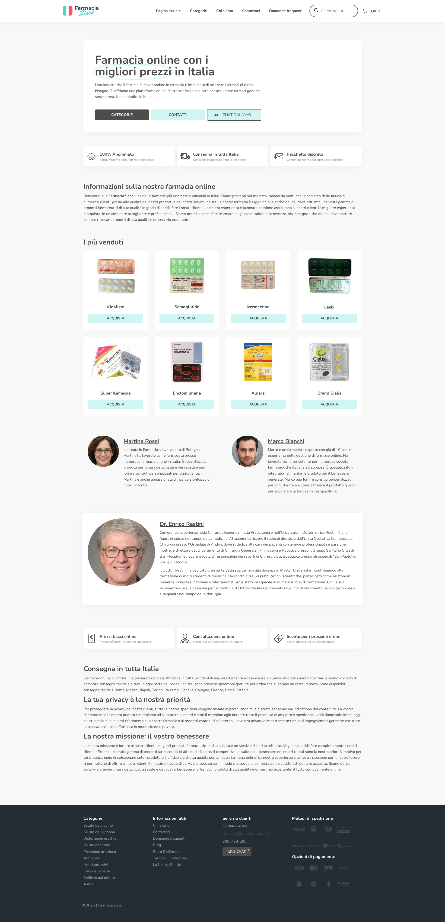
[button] (234, 115)
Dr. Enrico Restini (182, 524)
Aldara (258, 393)
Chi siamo (224, 10)
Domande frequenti (285, 10)
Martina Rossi (141, 441)
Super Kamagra (116, 393)
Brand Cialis (329, 393)
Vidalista (115, 307)
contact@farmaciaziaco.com (245, 833)
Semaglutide (187, 307)
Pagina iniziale (168, 10)
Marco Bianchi (286, 441)
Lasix (329, 307)
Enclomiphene (187, 393)
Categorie (198, 10)
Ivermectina (258, 307)
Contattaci (251, 10)
